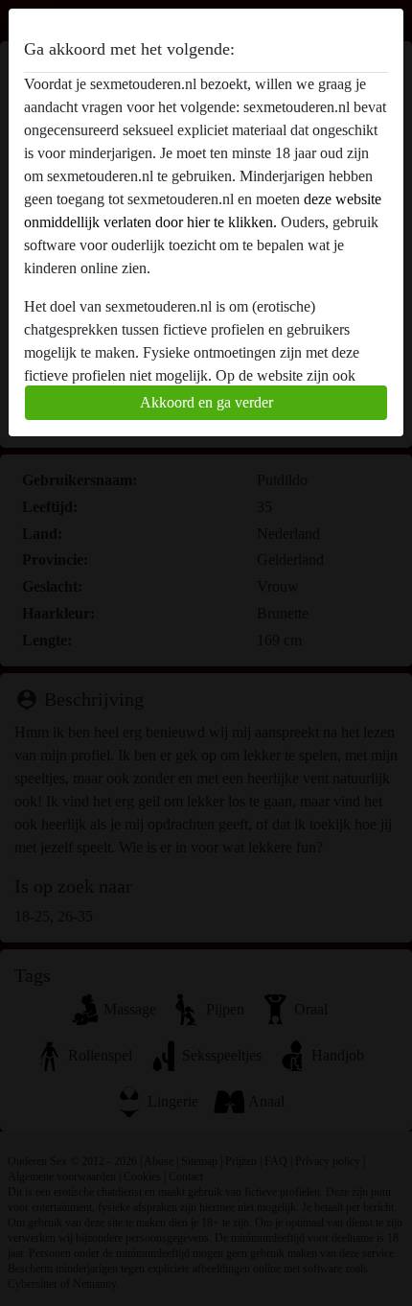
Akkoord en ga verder (206, 402)
